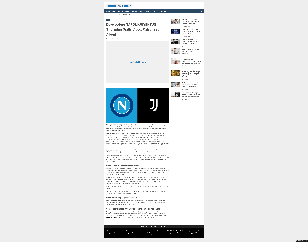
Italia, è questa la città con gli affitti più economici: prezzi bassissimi (190, 51)
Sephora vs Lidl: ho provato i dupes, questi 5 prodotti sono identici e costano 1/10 (191, 85)
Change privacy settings (301, 240)
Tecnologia (163, 11)
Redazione (144, 226)
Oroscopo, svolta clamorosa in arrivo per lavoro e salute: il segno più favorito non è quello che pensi (191, 74)
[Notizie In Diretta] (119, 5)
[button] (201, 11)
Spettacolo (148, 11)
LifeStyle (120, 11)
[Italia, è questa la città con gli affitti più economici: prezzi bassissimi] (175, 51)
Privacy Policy (163, 226)
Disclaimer (153, 226)
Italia (113, 11)
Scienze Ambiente (137, 11)
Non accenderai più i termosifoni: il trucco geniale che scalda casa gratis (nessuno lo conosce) (192, 62)
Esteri (108, 11)
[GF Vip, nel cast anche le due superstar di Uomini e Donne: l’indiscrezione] (175, 31)
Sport (155, 11)
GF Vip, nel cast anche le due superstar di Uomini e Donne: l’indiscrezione (191, 31)
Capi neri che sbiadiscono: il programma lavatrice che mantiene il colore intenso (190, 41)
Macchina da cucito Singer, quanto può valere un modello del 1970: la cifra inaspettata (191, 94)
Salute (127, 11)
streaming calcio (111, 217)
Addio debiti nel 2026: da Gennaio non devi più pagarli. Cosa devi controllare (191, 21)
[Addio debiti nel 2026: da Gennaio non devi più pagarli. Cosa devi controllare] (175, 21)
